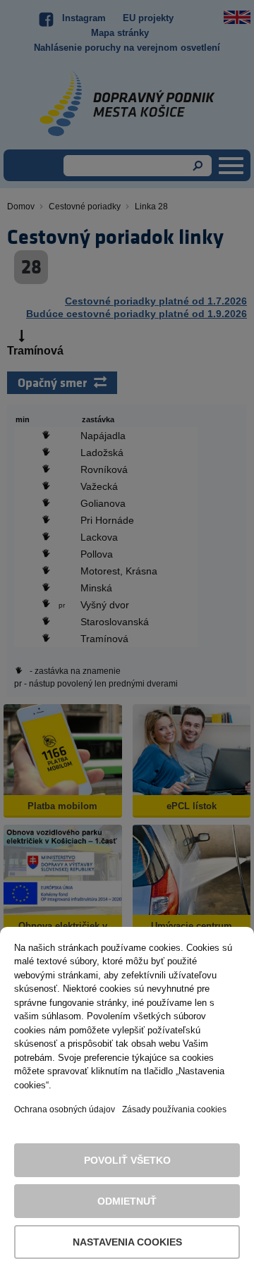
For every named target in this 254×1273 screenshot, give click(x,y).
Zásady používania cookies (174, 1109)
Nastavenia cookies (127, 1242)
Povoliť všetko (127, 1160)
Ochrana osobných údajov (64, 1109)
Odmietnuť (127, 1201)
